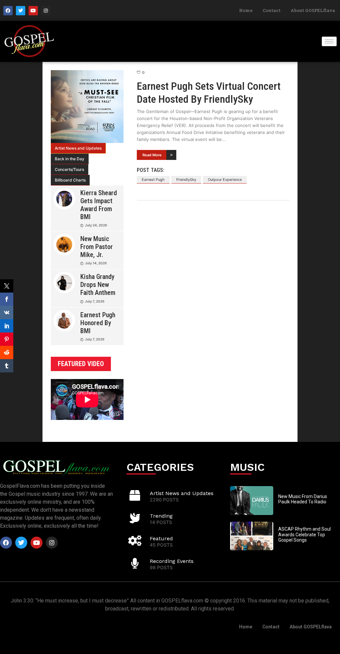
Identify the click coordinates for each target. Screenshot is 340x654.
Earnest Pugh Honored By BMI (97, 323)
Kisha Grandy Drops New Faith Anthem (97, 285)
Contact (272, 10)
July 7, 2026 (94, 301)
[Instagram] (45, 10)
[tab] (78, 148)
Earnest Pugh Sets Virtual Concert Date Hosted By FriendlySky (209, 92)
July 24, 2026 (96, 225)
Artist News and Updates (78, 148)
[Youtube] (33, 10)
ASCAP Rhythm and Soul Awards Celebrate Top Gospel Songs (304, 534)
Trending (161, 516)
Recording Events (172, 561)
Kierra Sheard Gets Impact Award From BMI (98, 205)
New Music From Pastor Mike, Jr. (96, 247)
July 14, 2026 (96, 263)
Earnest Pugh (153, 179)
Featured (161, 538)
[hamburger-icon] (329, 41)
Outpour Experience (225, 179)
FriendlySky (186, 179)
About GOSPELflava (313, 10)
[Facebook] (8, 10)
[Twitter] (20, 10)
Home (246, 10)
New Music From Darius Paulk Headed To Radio (302, 499)
